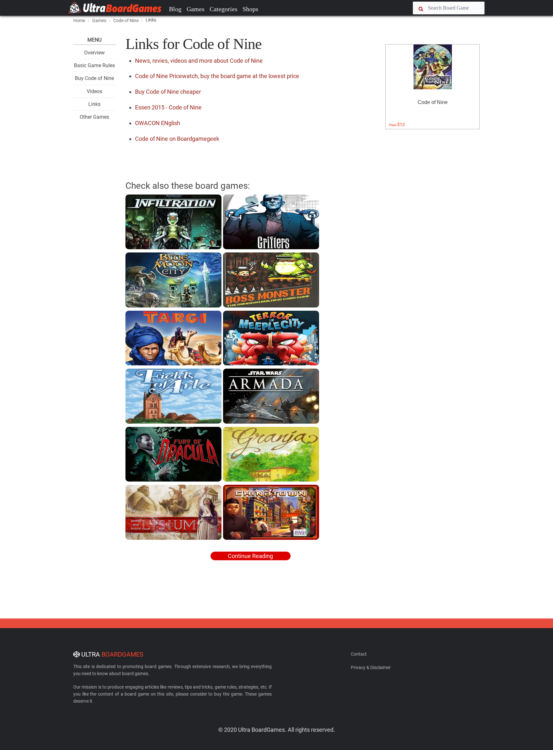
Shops (250, 8)
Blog (175, 8)
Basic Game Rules (94, 65)
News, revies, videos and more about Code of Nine (199, 60)
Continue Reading (250, 556)
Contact (359, 654)
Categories (223, 8)
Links (94, 104)
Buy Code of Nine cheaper (168, 91)
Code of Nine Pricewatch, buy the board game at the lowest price (217, 76)
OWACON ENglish (157, 123)
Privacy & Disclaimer (371, 667)
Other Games (94, 117)
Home (79, 20)
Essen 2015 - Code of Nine (168, 107)
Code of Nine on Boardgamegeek (177, 138)
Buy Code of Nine (94, 78)
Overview (94, 53)
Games (195, 8)
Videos (94, 91)
